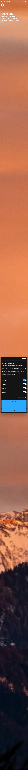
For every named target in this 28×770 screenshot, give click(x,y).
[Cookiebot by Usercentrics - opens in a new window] (21, 358)
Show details (21, 397)
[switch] (25, 384)
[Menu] (25, 5)
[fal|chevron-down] (14, 44)
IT (25, 1)
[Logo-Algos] (5, 5)
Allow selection (14, 406)
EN (23, 1)
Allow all (14, 401)
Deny (14, 410)
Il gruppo (5, 1)
